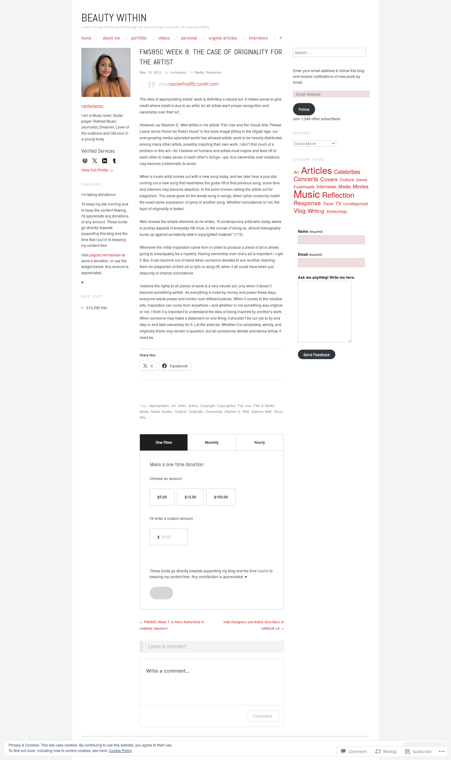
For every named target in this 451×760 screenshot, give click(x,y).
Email (310, 254)
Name (310, 231)
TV (338, 203)
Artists (193, 405)
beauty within (114, 18)
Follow (304, 109)
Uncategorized (355, 203)
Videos (164, 38)
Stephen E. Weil (236, 411)
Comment (262, 716)
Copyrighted (226, 405)
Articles (316, 170)
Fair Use (244, 405)
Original (180, 411)
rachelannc (178, 72)
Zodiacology (336, 211)
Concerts (306, 178)
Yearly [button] (259, 442)
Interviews (258, 38)
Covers (329, 179)
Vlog (300, 210)
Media (199, 72)
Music (307, 193)
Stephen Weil (261, 411)
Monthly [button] (212, 442)
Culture (347, 179)
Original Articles (223, 38)
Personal (189, 38)
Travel (328, 203)
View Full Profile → (97, 169)
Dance (361, 179)
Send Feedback (316, 354)
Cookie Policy (120, 750)
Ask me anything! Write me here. (326, 277)
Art (174, 405)
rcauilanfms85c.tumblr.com (192, 84)
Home (86, 38)
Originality (196, 411)
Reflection (338, 195)
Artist (182, 405)
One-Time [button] (164, 442)
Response (214, 72)
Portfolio (139, 38)
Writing (316, 210)
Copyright (207, 405)
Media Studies (161, 411)
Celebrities (347, 171)
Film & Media (264, 405)
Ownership (214, 411)
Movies (360, 186)
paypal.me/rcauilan (105, 254)
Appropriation (159, 405)
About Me (111, 38)
